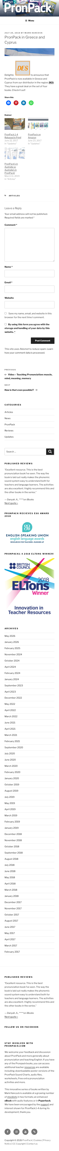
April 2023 (10, 691)
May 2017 (10, 933)
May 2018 (10, 877)
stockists (12, 1097)
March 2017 (11, 945)
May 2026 (10, 636)
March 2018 (11, 890)
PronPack (10, 424)
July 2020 (10, 753)
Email (8, 282)
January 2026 (12, 642)
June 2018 (10, 871)
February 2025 (12, 648)
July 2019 (10, 797)
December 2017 (13, 902)
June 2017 (10, 927)
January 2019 (12, 828)
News (8, 418)
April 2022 (10, 710)
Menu (31, 20)
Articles (14, 196)
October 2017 (12, 914)
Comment (11, 225)
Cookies (38, 1140)
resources (29, 1067)
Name (9, 267)
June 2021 (10, 722)
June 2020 (10, 759)
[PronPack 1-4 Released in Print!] (15, 124)
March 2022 (11, 716)
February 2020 (12, 772)
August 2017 (11, 920)
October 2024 (12, 660)
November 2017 (13, 908)
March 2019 (11, 815)
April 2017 (10, 939)
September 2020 (14, 747)
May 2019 (10, 803)
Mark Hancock (34, 33)
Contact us (32, 1143)
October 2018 (12, 846)
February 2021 (12, 741)
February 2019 (12, 821)
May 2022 (10, 704)
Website (9, 298)
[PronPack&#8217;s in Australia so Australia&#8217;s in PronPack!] (15, 153)
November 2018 (13, 840)
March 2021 (11, 735)
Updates (9, 436)
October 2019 (12, 784)
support (45, 1104)
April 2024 (10, 667)
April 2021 (10, 728)
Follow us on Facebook (22, 1027)
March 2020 (11, 766)
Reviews (9, 430)
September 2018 (14, 852)
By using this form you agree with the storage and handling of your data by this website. (27, 328)
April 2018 (10, 883)
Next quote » (11, 503)
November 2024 (13, 654)
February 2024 (12, 673)
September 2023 (14, 685)
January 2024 (12, 679)
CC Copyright (19, 1143)
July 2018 (10, 865)
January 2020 (12, 778)
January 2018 (12, 896)
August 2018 (11, 859)
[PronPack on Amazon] (38, 124)
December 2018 (13, 834)
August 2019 (11, 790)
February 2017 (12, 951)
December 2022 (13, 697)
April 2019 (10, 809)
